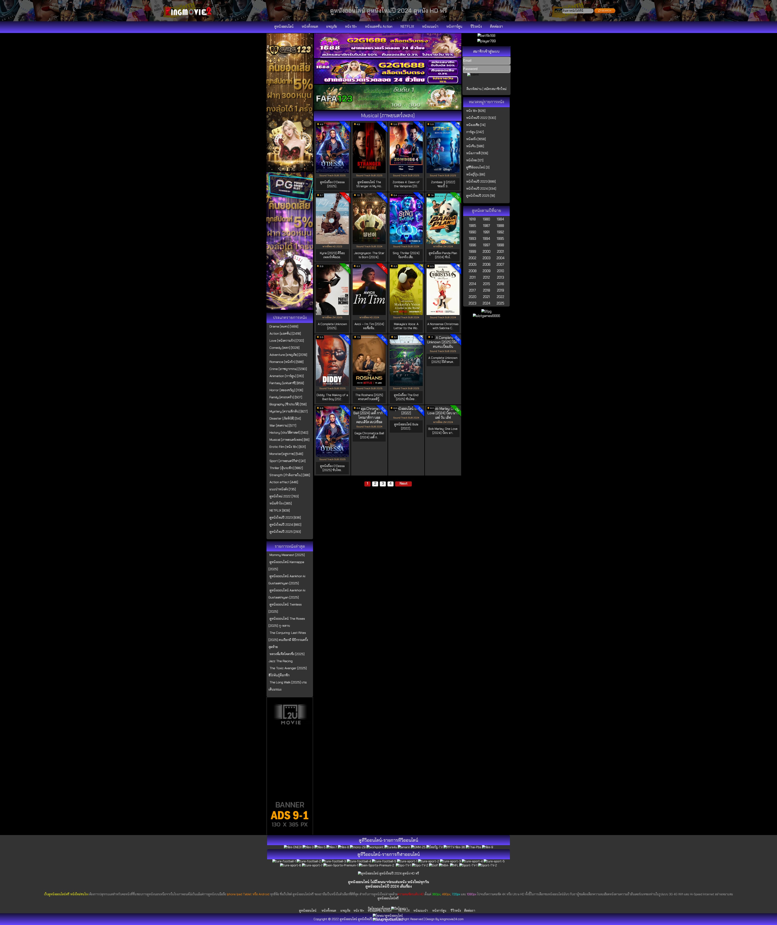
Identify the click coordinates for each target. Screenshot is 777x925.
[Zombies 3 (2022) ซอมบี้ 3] (443, 172)
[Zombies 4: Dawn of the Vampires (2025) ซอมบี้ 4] (406, 172)
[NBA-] (444, 865)
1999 (472, 251)
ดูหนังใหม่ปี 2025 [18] (480, 195)
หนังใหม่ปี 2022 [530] (481, 118)
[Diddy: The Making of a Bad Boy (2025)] (332, 385)
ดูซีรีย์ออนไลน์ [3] (477, 167)
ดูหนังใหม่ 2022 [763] (284, 496)
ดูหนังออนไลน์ (284, 26)
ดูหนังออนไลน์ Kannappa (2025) (286, 565)
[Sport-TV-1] (468, 865)
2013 (500, 277)
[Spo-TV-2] (420, 865)
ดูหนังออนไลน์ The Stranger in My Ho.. (369, 184)
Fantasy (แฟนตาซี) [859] (287, 383)
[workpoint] (375, 847)
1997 (486, 245)
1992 (500, 232)
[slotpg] (289, 308)
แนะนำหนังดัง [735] (283, 489)
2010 (500, 271)
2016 (500, 284)
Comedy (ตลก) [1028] (284, 348)
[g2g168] (387, 57)
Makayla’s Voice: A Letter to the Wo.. (406, 326)
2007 (500, 264)
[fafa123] (387, 108)
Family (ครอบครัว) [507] (286, 397)
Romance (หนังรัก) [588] (287, 362)
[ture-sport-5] (494, 861)
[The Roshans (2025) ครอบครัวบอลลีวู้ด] (369, 385)
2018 (486, 290)
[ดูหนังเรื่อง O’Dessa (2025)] (332, 172)
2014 (472, 284)
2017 (472, 290)
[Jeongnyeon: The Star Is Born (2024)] (369, 243)
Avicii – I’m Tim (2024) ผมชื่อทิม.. (369, 326)
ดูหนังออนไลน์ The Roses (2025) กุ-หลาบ (287, 622)
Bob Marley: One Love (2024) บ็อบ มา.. (442, 431)
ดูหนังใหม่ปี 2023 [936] (285, 517)
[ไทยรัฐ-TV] (434, 847)
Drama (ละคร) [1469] (284, 326)
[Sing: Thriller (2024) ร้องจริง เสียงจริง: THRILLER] (406, 243)
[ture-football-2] (309, 861)
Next (404, 483)
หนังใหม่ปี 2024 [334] (481, 188)
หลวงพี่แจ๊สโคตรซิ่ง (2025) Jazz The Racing (287, 657)
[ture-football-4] (359, 861)
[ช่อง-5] (320, 847)
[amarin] (404, 847)
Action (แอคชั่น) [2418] (285, 333)
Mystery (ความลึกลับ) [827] (289, 411)
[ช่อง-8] (343, 847)
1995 (500, 238)
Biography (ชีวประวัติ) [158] (288, 404)
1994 (486, 238)
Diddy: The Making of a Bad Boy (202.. (332, 397)
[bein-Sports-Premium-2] (377, 865)
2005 (473, 264)
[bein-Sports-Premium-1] (340, 865)
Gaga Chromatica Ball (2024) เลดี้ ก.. (369, 435)
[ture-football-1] (284, 861)
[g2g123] (289, 170)
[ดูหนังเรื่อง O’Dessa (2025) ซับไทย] (332, 456)
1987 (486, 225)
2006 (486, 264)
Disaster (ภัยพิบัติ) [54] (285, 418)
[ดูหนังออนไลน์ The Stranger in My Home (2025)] (369, 172)
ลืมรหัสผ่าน (474, 89)
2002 (472, 258)
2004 (500, 258)
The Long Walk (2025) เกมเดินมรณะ (288, 685)
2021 (486, 297)
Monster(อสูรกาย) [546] (286, 454)
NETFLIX (407, 26)
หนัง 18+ (351, 26)
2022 (500, 297)
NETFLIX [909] (280, 510)
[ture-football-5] (384, 861)
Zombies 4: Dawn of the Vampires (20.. (406, 184)
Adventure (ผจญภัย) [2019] (288, 355)
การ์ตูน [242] (475, 132)
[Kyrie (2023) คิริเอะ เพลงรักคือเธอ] (332, 243)
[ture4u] (390, 847)
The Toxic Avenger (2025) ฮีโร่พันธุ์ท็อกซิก (288, 671)
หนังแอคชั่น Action (378, 26)
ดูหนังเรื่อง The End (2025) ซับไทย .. (406, 397)
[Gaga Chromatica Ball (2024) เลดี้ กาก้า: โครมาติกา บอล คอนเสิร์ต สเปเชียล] (369, 422)
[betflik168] (486, 35)
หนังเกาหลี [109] (477, 153)
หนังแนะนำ (430, 26)
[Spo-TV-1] (403, 865)
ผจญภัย (331, 26)
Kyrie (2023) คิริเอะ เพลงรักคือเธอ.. (332, 255)
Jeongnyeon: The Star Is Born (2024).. (369, 255)
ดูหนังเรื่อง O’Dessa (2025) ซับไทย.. (332, 468)
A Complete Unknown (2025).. (332, 326)
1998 (500, 245)
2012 (486, 277)
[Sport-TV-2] (487, 865)
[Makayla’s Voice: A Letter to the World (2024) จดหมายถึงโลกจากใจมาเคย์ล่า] (406, 314)
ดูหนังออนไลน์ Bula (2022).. (406, 426)
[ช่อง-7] (331, 847)
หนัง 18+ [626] (475, 111)
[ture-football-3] (334, 861)
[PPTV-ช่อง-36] (454, 847)
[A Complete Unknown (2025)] (332, 314)
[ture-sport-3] (450, 861)
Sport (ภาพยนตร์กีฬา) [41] (288, 461)
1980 (486, 219)
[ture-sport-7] (312, 865)
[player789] (486, 41)
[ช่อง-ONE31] (293, 847)
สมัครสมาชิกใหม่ (495, 89)
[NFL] (454, 865)
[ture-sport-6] (290, 865)
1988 (500, 225)
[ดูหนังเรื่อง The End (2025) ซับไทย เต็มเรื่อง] (406, 385)
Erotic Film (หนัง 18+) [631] (288, 447)
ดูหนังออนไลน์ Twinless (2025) (285, 608)
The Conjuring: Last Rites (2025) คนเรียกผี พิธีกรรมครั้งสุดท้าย (288, 640)
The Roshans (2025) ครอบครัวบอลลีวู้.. (369, 397)
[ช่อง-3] (308, 847)
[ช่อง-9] (487, 847)
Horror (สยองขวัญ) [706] (286, 390)
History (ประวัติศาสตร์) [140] (289, 432)
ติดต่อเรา (496, 26)
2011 (472, 277)
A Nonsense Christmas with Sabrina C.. (443, 326)
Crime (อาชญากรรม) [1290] (288, 369)
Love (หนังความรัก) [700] (287, 340)
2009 (486, 271)
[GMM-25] (418, 847)
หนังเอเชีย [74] (475, 125)
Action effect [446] (284, 482)
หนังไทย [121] (474, 160)
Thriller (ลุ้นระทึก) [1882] (286, 468)
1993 (472, 238)
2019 (500, 290)
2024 (486, 303)
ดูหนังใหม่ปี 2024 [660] (285, 524)
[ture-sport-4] (472, 861)
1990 (472, 232)
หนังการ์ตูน (454, 26)
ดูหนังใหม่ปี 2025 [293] (285, 532)
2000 (486, 251)
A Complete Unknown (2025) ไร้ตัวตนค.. (442, 360)
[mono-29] (358, 847)
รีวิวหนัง (476, 26)
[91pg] (486, 311)
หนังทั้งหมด (310, 26)
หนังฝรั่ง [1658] (476, 139)
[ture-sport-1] (407, 861)
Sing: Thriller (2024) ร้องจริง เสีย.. (406, 255)
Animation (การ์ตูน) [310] (287, 376)
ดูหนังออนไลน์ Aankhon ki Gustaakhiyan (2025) (287, 579)
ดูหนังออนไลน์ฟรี (388, 898)
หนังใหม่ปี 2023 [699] (481, 181)
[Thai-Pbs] (473, 847)
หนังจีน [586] (475, 146)
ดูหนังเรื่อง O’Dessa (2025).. (332, 184)
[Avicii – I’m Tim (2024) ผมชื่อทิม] (369, 314)
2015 (486, 284)
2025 (500, 303)
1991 (486, 232)
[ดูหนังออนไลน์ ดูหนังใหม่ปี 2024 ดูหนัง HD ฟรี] (190, 15)
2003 (486, 258)
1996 (472, 245)
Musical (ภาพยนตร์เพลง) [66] (289, 440)
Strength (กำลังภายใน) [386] (290, 475)
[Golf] (433, 865)
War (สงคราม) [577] (283, 425)
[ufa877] (387, 82)
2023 (472, 303)
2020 (472, 297)
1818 (472, 219)
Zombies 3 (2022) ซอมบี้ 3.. (443, 184)
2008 (473, 271)
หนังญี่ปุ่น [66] (475, 174)
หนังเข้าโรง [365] (281, 503)
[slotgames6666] (486, 316)
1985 (472, 225)
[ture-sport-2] (428, 861)
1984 (500, 219)
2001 (500, 251)
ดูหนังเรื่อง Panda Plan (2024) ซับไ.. (443, 255)
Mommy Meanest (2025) (287, 555)
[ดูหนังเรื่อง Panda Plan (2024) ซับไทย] (443, 243)
